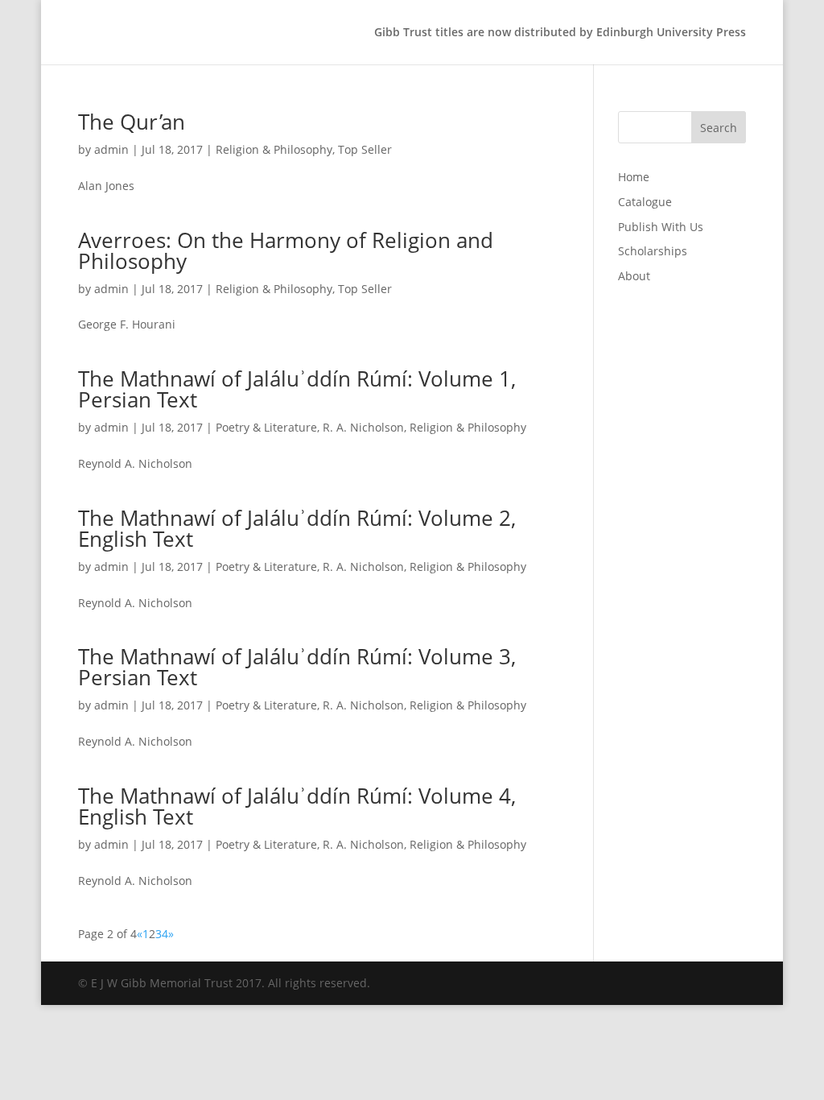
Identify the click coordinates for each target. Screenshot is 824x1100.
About (634, 275)
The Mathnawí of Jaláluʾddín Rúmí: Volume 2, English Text (297, 528)
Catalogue (645, 201)
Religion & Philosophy (274, 149)
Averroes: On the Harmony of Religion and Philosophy (285, 250)
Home (633, 176)
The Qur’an (131, 121)
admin (111, 149)
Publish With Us (660, 226)
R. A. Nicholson (363, 427)
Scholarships (652, 250)
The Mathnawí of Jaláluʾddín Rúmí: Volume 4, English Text (297, 806)
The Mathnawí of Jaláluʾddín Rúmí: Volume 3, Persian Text (297, 667)
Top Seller (365, 149)
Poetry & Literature (266, 427)
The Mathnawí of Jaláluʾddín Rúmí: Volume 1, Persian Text (297, 389)
